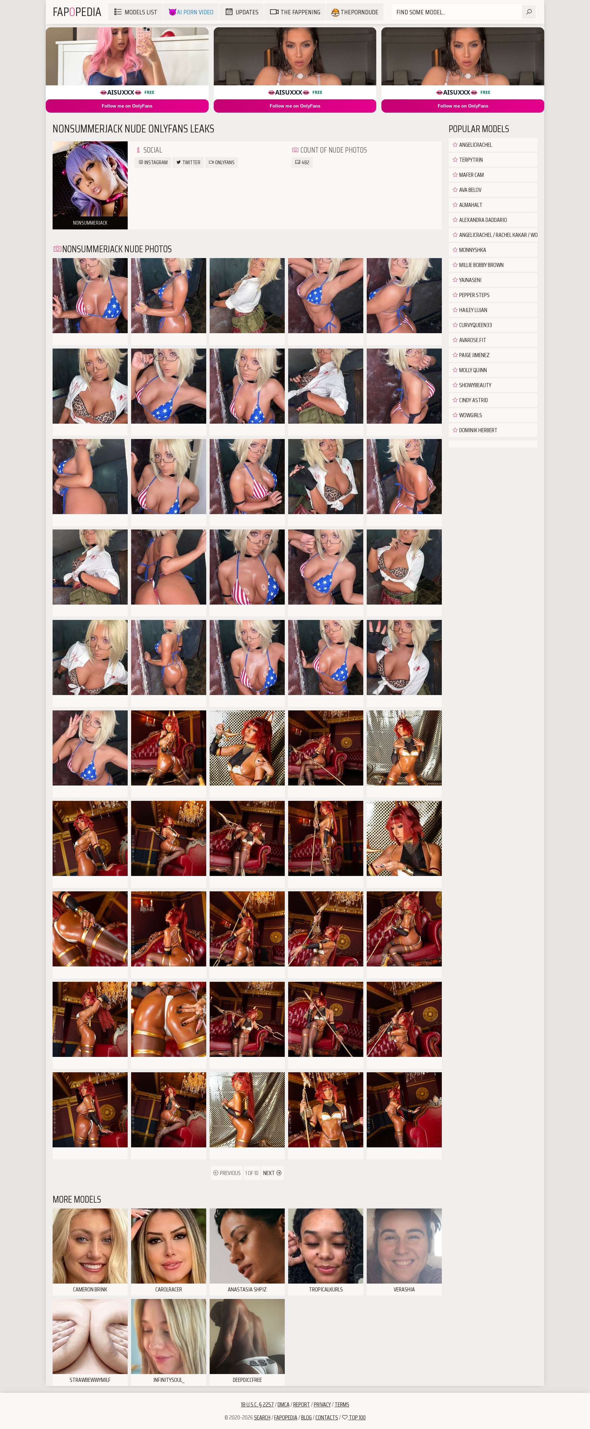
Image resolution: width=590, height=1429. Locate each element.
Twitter (190, 162)
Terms (342, 1404)
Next (269, 1173)
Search (262, 1417)
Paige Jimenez (474, 355)
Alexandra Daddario (482, 220)
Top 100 (357, 1417)
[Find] (529, 12)
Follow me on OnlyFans (127, 106)
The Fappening (300, 11)
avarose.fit (472, 340)
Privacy (322, 1404)
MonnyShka (472, 250)
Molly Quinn (472, 370)
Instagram (155, 162)
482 (304, 162)
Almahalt (470, 205)
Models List (141, 11)
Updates (247, 11)
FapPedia (77, 12)
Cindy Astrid (473, 400)
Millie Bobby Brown (481, 265)
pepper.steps (474, 295)
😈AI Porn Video (190, 11)
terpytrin (470, 160)
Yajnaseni (469, 280)
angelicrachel (475, 145)
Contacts (326, 1417)
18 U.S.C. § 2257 (257, 1404)
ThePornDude (358, 11)
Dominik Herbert (477, 430)
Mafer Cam (471, 175)
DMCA (284, 1404)
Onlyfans (224, 162)
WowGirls (470, 415)
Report (301, 1404)
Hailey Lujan (472, 310)
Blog (306, 1417)
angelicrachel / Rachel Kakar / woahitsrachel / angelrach (497, 235)
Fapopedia (285, 1417)
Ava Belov (469, 190)
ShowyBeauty (474, 385)
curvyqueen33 (475, 325)
